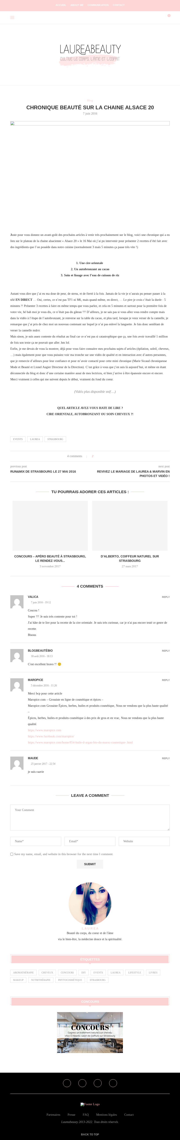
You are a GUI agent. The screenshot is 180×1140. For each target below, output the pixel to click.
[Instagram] (82, 1083)
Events (18, 439)
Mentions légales (106, 1114)
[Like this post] (96, 456)
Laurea (35, 439)
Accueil (61, 5)
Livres (153, 972)
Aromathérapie (23, 972)
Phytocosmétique (70, 980)
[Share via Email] (113, 456)
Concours (67, 972)
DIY (83, 972)
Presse (71, 1114)
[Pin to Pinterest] (109, 456)
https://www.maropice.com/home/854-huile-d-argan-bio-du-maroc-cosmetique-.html (80, 742)
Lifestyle (134, 972)
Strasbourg (55, 439)
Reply (166, 597)
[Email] (113, 1083)
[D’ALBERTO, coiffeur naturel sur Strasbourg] (129, 526)
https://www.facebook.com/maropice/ (51, 736)
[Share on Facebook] (101, 456)
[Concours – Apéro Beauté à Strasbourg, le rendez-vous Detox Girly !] (50, 526)
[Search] (160, 17)
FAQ (86, 1114)
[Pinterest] (98, 1083)
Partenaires (53, 1114)
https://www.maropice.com (44, 730)
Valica (33, 597)
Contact (119, 5)
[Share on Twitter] (105, 456)
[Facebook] (67, 1083)
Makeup (18, 980)
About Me (76, 5)
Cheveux (47, 972)
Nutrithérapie (40, 980)
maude (33, 758)
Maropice (35, 680)
